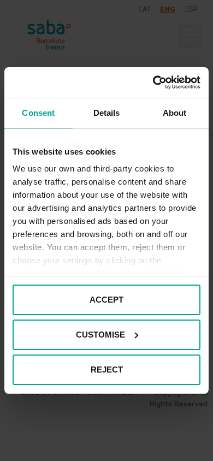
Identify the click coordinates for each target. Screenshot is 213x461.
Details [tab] (106, 112)
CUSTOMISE (100, 334)
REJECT (107, 369)
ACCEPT (106, 299)
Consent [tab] (38, 112)
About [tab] (175, 112)
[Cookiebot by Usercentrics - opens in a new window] (153, 82)
